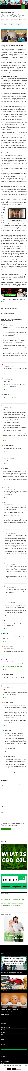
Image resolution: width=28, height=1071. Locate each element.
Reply (5, 360)
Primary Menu (26, 7)
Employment (4, 1037)
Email (2, 812)
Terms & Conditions (5, 1054)
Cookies (2, 1058)
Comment (3, 789)
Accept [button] (9, 1069)
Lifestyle (2, 1034)
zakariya (6, 378)
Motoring (3, 1044)
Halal (2, 908)
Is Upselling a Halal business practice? (15, 903)
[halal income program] (14, 929)
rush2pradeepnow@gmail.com (13, 370)
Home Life (3, 1042)
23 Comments (23, 19)
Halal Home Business (5, 12)
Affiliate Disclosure (5, 1061)
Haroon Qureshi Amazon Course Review (14, 897)
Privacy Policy (4, 1056)
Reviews (12, 12)
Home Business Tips (5, 1029)
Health (2, 1039)
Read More (18, 1069)
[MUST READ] (14, 857)
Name (2, 806)
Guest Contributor (14, 19)
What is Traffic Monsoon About (7, 312)
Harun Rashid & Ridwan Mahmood (19, 64)
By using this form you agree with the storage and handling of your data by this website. (13, 824)
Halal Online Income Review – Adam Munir (13, 908)
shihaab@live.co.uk (15, 397)
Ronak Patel (3, 903)
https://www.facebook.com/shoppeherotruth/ (13, 666)
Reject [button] (14, 1069)
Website (3, 818)
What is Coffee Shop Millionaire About (9, 307)
